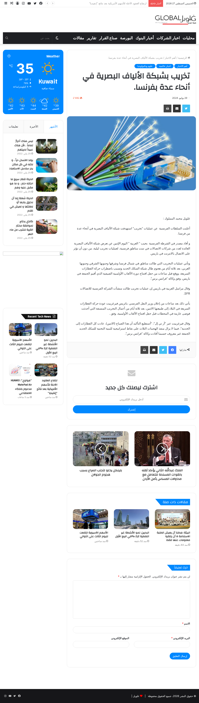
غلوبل (135, 696)
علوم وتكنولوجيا (145, 66)
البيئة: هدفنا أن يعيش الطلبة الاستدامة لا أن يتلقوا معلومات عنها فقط (173, 536)
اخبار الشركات (168, 38)
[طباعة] (167, 108)
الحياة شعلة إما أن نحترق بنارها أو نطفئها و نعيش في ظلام (21, 204)
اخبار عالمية (165, 66)
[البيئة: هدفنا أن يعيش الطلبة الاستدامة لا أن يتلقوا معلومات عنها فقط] (172, 519)
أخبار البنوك (145, 38)
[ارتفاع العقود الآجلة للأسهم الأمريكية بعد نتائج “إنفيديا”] (46, 370)
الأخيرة (34, 126)
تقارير (91, 38)
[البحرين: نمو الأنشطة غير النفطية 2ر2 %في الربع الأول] (131, 519)
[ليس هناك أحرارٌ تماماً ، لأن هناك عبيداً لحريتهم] (46, 146)
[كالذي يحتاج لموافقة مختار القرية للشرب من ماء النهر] (46, 226)
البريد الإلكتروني (180, 638)
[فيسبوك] (172, 350)
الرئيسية (183, 57)
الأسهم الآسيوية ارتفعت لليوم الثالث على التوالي (94, 534)
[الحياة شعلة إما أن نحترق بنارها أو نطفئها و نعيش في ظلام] (46, 203)
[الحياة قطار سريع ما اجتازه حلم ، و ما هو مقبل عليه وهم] (46, 184)
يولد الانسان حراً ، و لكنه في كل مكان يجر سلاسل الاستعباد (21, 164)
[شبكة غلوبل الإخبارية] (175, 19)
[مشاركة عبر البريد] (177, 108)
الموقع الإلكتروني (120, 638)
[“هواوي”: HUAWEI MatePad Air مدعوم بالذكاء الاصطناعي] (20, 370)
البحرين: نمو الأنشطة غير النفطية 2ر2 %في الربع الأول (132, 534)
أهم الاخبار (170, 57)
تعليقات (13, 126)
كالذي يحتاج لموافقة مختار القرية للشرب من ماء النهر (21, 228)
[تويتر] (186, 108)
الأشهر (54, 126)
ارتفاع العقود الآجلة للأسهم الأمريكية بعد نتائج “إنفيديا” (47, 387)
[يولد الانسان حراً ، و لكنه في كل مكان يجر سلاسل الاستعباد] (46, 165)
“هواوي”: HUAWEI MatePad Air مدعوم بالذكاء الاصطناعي (115, 3)
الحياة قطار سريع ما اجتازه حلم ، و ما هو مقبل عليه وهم (21, 183)
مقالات (78, 38)
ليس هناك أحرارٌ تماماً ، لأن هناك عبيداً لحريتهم (23, 145)
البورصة (126, 38)
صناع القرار (108, 38)
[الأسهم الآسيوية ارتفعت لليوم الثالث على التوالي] (90, 519)
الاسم (186, 623)
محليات (189, 38)
